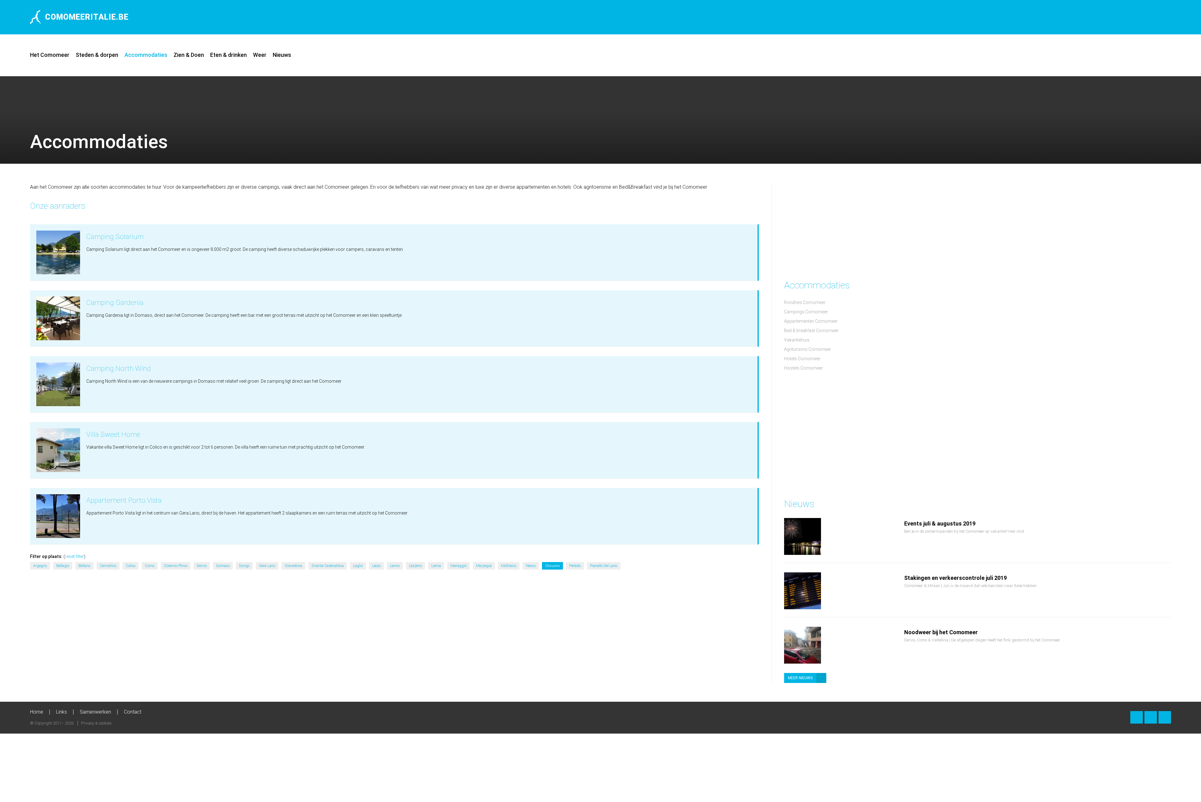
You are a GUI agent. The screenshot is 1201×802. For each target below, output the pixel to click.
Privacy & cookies (96, 723)
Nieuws (282, 55)
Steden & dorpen (97, 55)
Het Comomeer (49, 55)
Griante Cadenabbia (328, 566)
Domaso (223, 566)
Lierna (436, 566)
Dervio (202, 566)
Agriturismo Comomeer (807, 349)
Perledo (575, 566)
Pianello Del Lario (603, 566)
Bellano (84, 566)
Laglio (358, 566)
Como (150, 566)
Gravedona (293, 566)
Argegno (40, 566)
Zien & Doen (189, 55)
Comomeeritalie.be (87, 17)
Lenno (395, 566)
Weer (259, 55)
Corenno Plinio (175, 566)
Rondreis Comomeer (804, 302)
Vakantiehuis (796, 339)
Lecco (376, 566)
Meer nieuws (800, 678)
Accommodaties (145, 55)
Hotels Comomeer (802, 358)
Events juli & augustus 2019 (939, 523)
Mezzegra (484, 566)
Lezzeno (415, 566)
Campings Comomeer (806, 311)
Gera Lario (267, 566)
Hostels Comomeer (803, 368)
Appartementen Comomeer (811, 321)
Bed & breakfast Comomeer (811, 330)
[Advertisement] (1098, 17)
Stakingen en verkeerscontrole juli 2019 (955, 578)
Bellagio (62, 566)
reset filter (74, 556)
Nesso (531, 566)
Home (36, 712)
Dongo (244, 566)
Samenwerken (95, 712)
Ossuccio (552, 566)
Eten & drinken (228, 55)
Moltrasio (508, 566)
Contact (132, 712)
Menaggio (458, 566)
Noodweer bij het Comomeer (941, 632)
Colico (130, 566)
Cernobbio (108, 566)
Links (61, 712)
